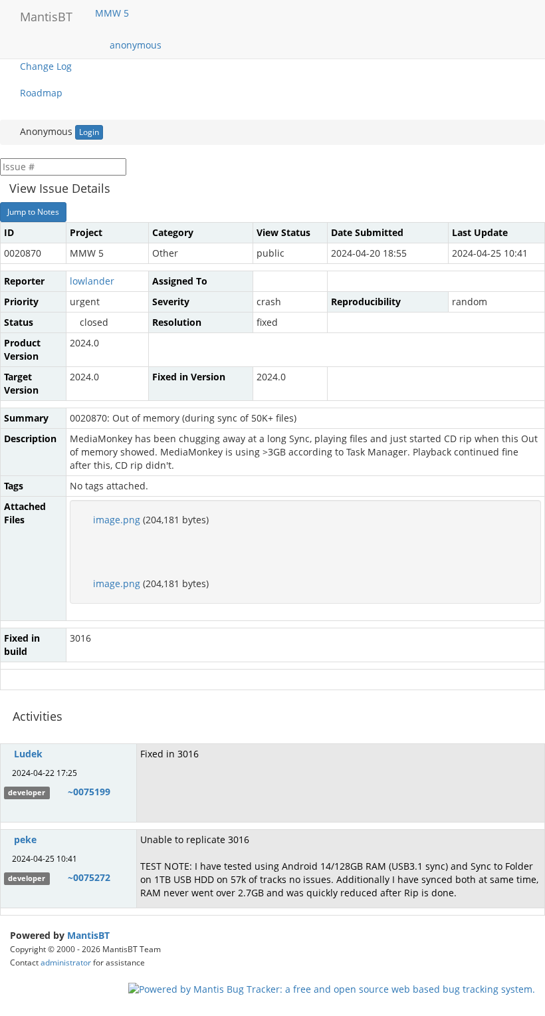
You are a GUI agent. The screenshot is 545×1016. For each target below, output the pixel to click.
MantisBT (88, 935)
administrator (66, 962)
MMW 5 (113, 13)
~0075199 (89, 791)
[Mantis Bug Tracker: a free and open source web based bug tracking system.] (331, 988)
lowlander (92, 281)
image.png (116, 519)
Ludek (28, 753)
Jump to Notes (33, 211)
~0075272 (89, 877)
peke (25, 839)
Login (89, 132)
